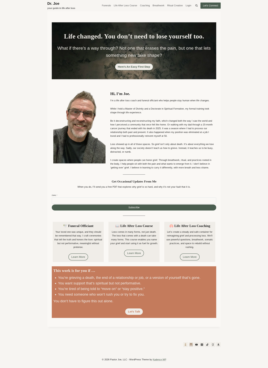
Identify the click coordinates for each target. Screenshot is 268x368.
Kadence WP (159, 359)
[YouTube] (196, 344)
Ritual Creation (175, 5)
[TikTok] (207, 344)
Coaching (145, 5)
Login (188, 5)
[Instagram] (202, 344)
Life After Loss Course (125, 5)
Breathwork (158, 5)
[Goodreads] (212, 344)
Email (54, 195)
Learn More (78, 256)
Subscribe (134, 207)
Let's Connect (210, 5)
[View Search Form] (196, 5)
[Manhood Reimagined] (191, 344)
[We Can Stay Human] (185, 344)
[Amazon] (218, 344)
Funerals (106, 5)
